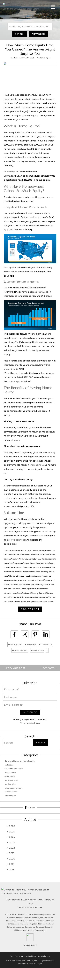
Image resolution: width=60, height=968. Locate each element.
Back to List (29, 609)
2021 (11, 853)
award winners (11, 792)
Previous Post (15, 668)
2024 (12, 837)
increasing (36, 464)
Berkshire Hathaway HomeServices (20, 761)
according (31, 217)
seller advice (38, 650)
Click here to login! (30, 723)
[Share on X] (25, 634)
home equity (15, 644)
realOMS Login (35, 964)
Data (6, 287)
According (9, 171)
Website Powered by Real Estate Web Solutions (30, 956)
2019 (11, 864)
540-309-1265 (34, 907)
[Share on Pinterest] (35, 634)
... (47, 650)
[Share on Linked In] (46, 634)
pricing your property (14, 788)
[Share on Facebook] (14, 634)
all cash (15, 440)
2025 (12, 831)
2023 (12, 842)
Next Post (47, 668)
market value (10, 784)
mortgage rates (11, 780)
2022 (12, 847)
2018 (11, 869)
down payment (21, 650)
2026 (12, 826)
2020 (12, 858)
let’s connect (18, 539)
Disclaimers (23, 964)
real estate (31, 644)
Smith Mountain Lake (14, 769)
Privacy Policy (30, 945)
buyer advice (46, 644)
